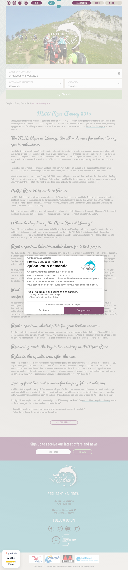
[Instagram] (14, 3)
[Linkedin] (26, 3)
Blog (97, 3)
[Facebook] (8, 3)
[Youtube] (20, 3)
